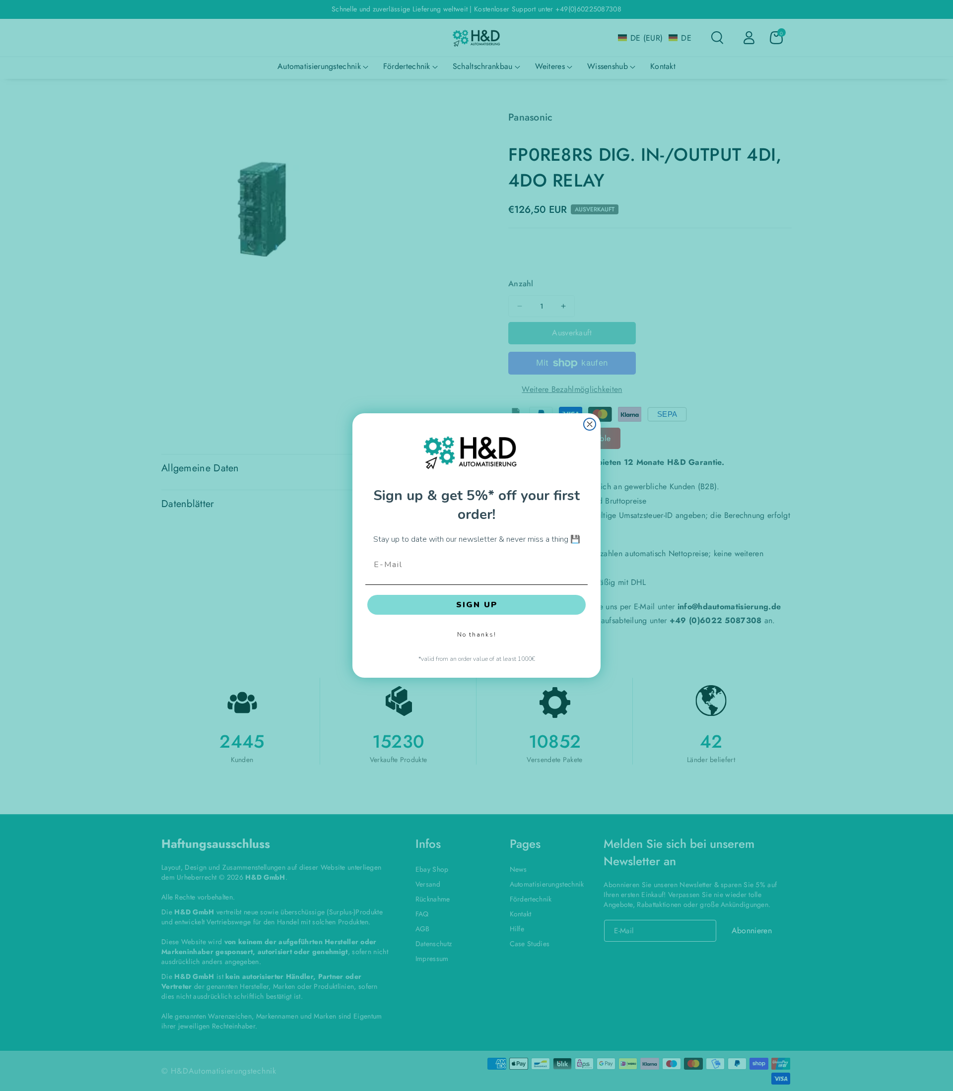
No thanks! (476, 635)
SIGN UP (476, 604)
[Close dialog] (590, 424)
